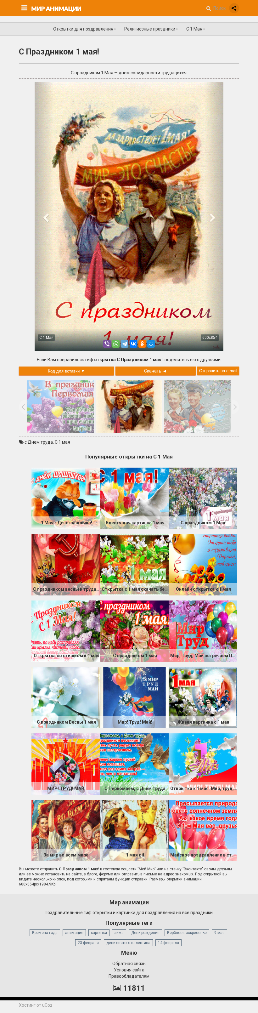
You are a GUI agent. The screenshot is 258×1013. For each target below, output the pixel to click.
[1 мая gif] (134, 830)
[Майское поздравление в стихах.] (203, 830)
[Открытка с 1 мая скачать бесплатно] (134, 564)
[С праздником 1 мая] (134, 630)
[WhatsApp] (116, 344)
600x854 (209, 337)
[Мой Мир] (151, 344)
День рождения (145, 932)
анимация (74, 932)
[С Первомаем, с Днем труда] (134, 763)
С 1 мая (62, 442)
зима (119, 932)
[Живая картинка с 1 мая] (203, 697)
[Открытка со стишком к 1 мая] (65, 630)
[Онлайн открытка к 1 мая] (203, 564)
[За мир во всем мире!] (65, 830)
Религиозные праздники (150, 28)
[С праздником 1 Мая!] (203, 497)
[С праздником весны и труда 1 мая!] (65, 564)
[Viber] (107, 344)
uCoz (47, 1005)
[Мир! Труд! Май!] (134, 697)
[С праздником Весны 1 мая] (65, 697)
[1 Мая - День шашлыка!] (65, 497)
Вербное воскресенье (187, 932)
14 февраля (168, 943)
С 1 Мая (194, 28)
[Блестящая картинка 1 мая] (134, 497)
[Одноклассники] (142, 344)
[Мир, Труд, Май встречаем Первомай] (203, 630)
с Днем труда (39, 442)
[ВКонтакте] (133, 344)
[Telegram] (124, 344)
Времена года (45, 932)
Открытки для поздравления (83, 28)
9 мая (219, 932)
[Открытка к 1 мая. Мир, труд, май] (203, 763)
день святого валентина (128, 943)
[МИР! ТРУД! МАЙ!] (65, 763)
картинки (99, 932)
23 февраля (88, 943)
